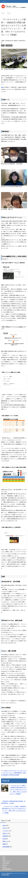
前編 (2, 87)
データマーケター (12, 770)
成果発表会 (5, 836)
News (3, 45)
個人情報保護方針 (7, 869)
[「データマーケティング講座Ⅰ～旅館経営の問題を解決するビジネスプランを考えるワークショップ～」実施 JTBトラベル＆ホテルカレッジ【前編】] (4, 790)
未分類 (4, 838)
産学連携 (16, 774)
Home (3, 13)
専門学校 (11, 774)
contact (4, 867)
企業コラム (5, 833)
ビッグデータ (21, 770)
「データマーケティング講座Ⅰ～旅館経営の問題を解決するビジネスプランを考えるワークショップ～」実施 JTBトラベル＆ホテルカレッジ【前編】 (18, 789)
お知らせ (5, 828)
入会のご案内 (5, 863)
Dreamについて (6, 861)
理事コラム (5, 841)
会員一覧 (4, 865)
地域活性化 (6, 774)
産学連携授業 (9, 45)
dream (5, 770)
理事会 (4, 844)
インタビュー (6, 830)
